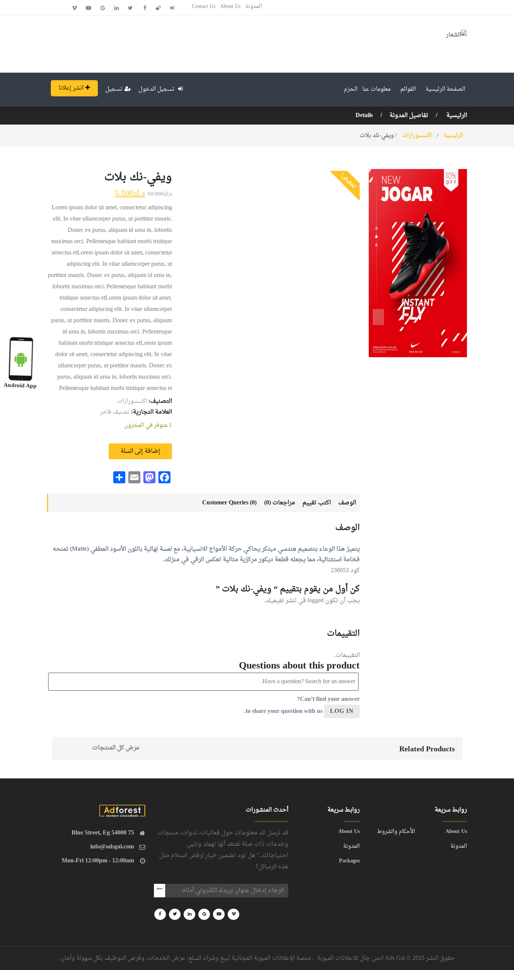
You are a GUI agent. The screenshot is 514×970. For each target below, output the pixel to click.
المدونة (253, 7)
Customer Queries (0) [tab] (229, 503)
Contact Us (203, 7)
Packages (349, 861)
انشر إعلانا (71, 88)
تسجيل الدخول (157, 89)
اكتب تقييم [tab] (317, 503)
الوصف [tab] (347, 503)
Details (364, 115)
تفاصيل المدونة (408, 115)
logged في (311, 600)
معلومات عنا (376, 89)
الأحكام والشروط (396, 831)
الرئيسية (456, 115)
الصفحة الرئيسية (445, 89)
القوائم (408, 89)
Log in (342, 711)
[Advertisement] (182, 42)
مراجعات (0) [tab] (279, 503)
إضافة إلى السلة (140, 451)
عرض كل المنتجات (116, 748)
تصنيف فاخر (114, 412)
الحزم (350, 89)
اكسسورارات (417, 135)
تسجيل (114, 89)
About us (230, 7)
